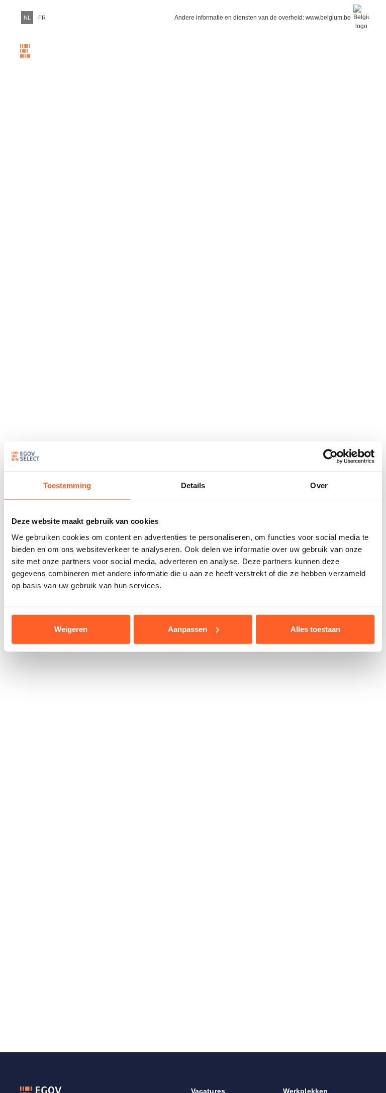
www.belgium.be (328, 17)
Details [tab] (193, 485)
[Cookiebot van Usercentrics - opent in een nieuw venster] (330, 456)
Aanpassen (187, 628)
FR (42, 18)
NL (27, 18)
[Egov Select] (40, 57)
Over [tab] (318, 485)
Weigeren (70, 628)
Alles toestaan (315, 628)
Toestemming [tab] (67, 485)
